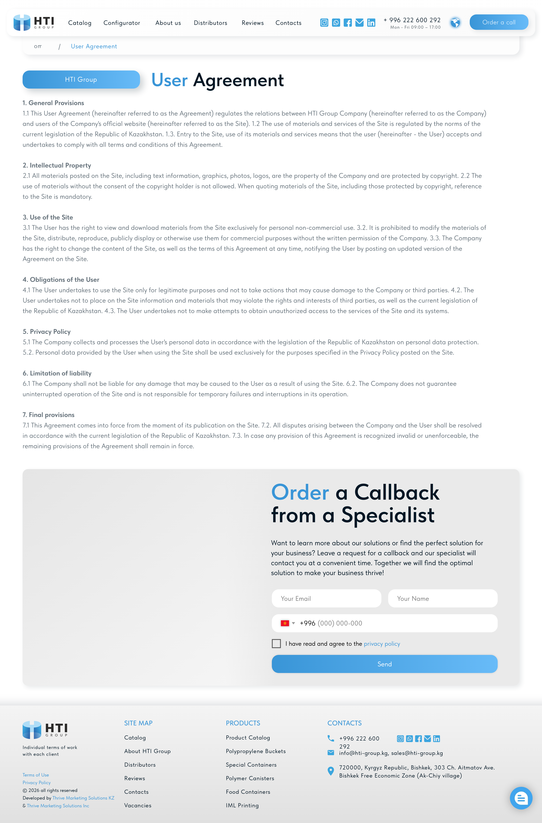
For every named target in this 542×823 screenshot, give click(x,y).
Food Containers (248, 791)
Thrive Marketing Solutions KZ (83, 798)
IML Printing (242, 805)
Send (385, 664)
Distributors (140, 764)
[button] (499, 22)
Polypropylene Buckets (256, 750)
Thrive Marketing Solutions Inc (58, 806)
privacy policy (382, 643)
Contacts (136, 791)
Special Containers (251, 764)
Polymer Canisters (250, 778)
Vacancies (137, 805)
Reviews (134, 778)
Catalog (135, 737)
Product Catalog (248, 737)
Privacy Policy (37, 782)
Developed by (37, 798)
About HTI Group (147, 750)
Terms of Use (36, 775)
